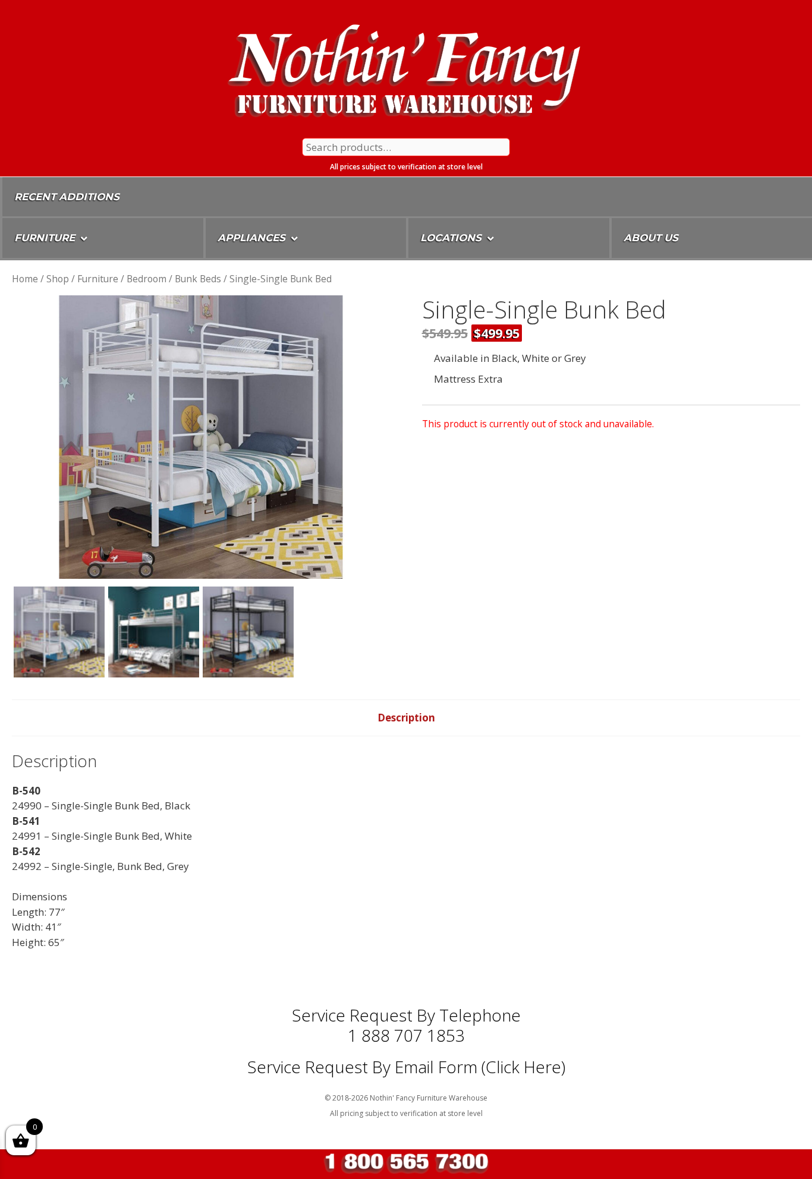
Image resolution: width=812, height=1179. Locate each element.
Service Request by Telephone (406, 1015)
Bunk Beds (198, 278)
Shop (57, 278)
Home (25, 278)
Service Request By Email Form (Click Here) (406, 1066)
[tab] (406, 718)
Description (406, 717)
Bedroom (146, 278)
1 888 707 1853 (406, 1035)
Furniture (97, 278)
